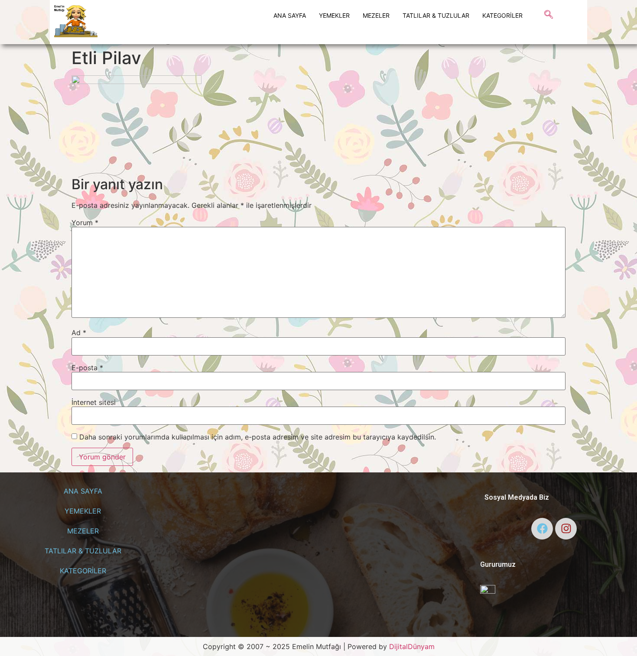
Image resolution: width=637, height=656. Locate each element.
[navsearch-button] (548, 15)
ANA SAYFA (289, 15)
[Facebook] (542, 529)
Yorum (85, 222)
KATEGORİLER (502, 15)
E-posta (87, 367)
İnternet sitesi (94, 402)
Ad (79, 332)
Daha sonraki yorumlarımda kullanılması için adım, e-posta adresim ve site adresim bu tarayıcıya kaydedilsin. (257, 436)
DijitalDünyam (412, 646)
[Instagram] (566, 529)
